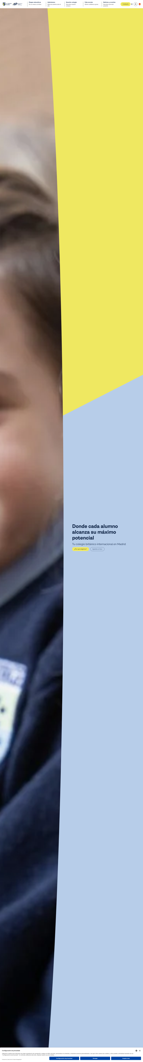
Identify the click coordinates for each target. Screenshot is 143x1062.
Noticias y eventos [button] (109, 2)
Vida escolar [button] (89, 2)
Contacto (126, 4)
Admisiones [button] (51, 2)
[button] (135, 4)
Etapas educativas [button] (35, 2)
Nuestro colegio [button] (71, 2)
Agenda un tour (97, 549)
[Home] (13, 4)
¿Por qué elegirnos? (80, 549)
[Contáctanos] (131, 4)
